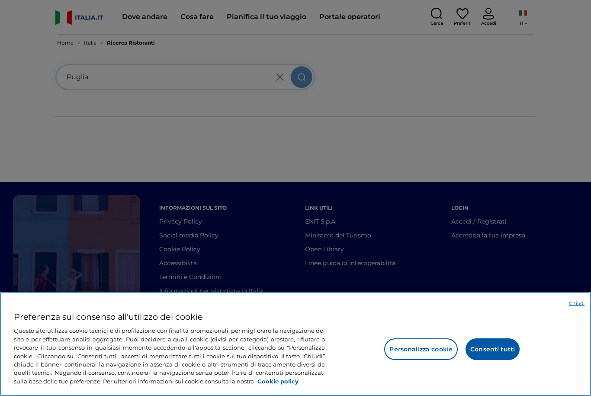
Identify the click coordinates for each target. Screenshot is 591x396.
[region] (295, 344)
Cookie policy (278, 381)
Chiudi (577, 303)
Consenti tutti (492, 349)
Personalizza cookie (421, 349)
